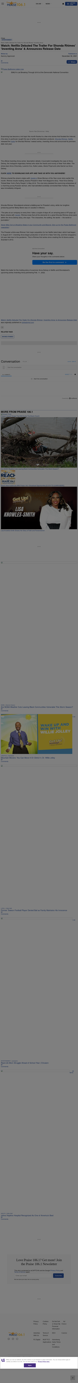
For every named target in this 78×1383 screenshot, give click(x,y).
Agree (30, 1365)
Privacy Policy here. (44, 1361)
